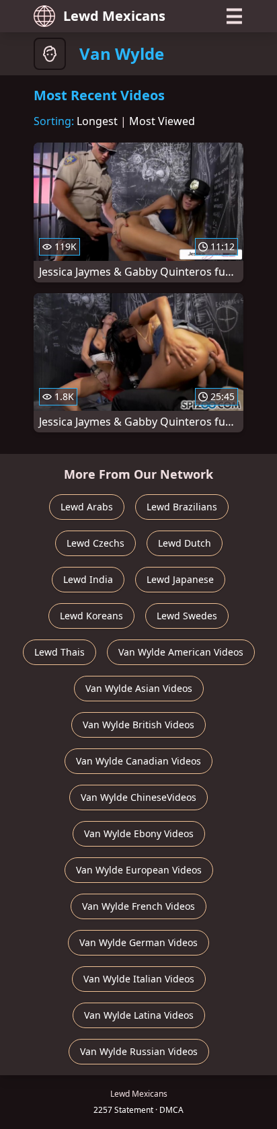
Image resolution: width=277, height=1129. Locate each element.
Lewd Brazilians (182, 506)
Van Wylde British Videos (138, 724)
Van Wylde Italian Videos (138, 978)
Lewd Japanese (180, 579)
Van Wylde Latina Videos (139, 1015)
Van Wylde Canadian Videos (138, 760)
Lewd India (88, 579)
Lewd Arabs (87, 506)
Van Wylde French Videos (138, 906)
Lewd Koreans (91, 615)
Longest (97, 121)
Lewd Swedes (187, 615)
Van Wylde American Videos (180, 652)
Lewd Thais (59, 652)
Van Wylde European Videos (139, 869)
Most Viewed (162, 121)
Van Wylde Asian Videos (138, 688)
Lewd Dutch (184, 543)
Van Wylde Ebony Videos (139, 833)
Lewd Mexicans (114, 16)
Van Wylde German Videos (138, 942)
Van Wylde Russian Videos (139, 1051)
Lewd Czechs (95, 543)
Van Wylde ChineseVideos (138, 797)
